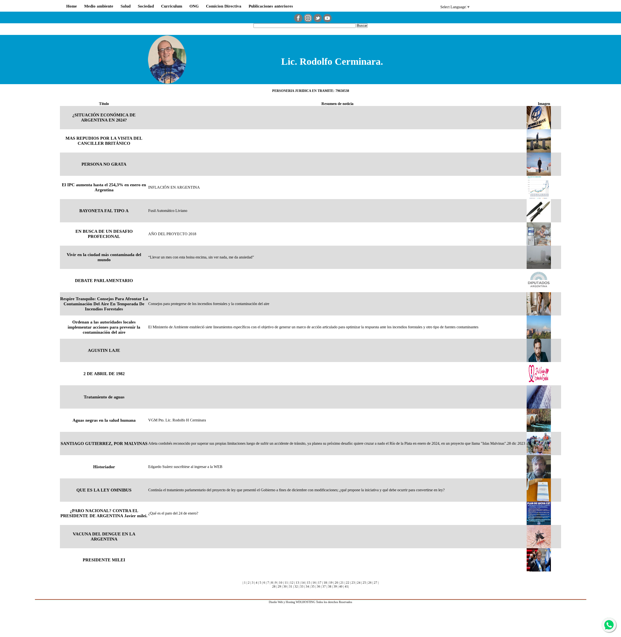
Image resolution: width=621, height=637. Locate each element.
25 (364, 582)
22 (347, 582)
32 (296, 586)
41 (346, 586)
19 (331, 582)
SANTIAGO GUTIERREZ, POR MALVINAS (104, 443)
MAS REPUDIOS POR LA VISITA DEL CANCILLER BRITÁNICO (103, 141)
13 (297, 582)
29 (279, 586)
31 (290, 586)
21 (342, 582)
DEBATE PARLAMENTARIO (104, 280)
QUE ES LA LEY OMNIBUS (103, 490)
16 (314, 582)
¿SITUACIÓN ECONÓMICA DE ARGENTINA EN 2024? (104, 117)
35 (313, 586)
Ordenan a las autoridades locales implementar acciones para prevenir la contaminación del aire (104, 327)
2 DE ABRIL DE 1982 (104, 373)
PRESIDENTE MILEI (104, 559)
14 (303, 582)
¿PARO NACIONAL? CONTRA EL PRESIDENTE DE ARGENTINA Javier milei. (103, 513)
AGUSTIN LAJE (104, 350)
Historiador (104, 466)
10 (280, 582)
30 (285, 586)
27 (375, 582)
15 (308, 582)
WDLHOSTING (305, 602)
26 (370, 582)
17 (319, 582)
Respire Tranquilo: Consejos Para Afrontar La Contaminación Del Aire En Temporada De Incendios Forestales (104, 303)
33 (301, 586)
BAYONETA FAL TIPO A (104, 210)
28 (274, 586)
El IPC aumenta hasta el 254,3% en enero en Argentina (104, 187)
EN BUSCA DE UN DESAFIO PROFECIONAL (104, 234)
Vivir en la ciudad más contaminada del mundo (104, 257)
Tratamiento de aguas (104, 397)
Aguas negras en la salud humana (104, 420)
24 (358, 582)
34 (307, 586)
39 (335, 586)
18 (325, 582)
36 (318, 586)
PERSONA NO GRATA (104, 164)
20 (336, 582)
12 (292, 582)
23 (353, 582)
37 (324, 586)
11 (286, 582)
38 (329, 586)
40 (341, 586)
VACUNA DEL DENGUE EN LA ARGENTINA (104, 536)
